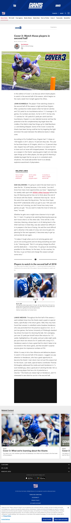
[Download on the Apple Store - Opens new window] (29, 478)
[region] (35, 514)
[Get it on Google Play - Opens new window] (41, 479)
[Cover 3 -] (18, 27)
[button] (35, 391)
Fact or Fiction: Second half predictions (20, 176)
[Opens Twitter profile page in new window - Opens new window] (22, 48)
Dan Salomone (24, 44)
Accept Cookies (47, 519)
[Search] (65, 13)
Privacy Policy (35, 500)
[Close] (68, 508)
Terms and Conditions (35, 494)
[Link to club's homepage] (3, 12)
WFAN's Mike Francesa (41, 192)
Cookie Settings (5, 519)
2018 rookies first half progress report (33, 176)
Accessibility (35, 497)
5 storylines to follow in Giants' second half (46, 176)
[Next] (43, 299)
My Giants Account (35, 503)
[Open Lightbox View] (35, 293)
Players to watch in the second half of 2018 (35, 264)
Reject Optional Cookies (61, 519)
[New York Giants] (35, 486)
